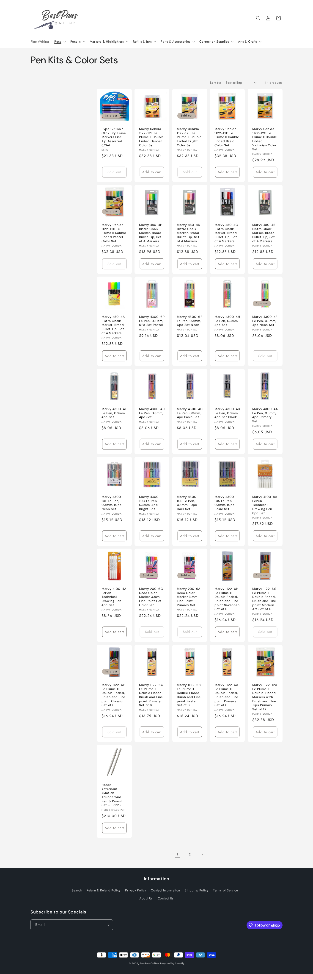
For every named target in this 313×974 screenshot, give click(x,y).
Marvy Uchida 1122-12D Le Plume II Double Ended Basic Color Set (226, 137)
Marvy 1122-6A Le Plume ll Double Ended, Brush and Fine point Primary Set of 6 (226, 695)
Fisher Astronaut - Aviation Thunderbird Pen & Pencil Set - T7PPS (112, 795)
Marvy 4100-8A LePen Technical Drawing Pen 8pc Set (264, 505)
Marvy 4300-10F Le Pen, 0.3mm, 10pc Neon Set (112, 503)
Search (76, 890)
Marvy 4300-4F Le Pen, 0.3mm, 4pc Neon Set (264, 321)
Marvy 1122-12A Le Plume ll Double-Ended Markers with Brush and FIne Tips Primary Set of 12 (264, 697)
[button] (59, 41)
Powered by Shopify (172, 963)
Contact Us (166, 898)
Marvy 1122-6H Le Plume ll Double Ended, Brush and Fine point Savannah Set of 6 (227, 599)
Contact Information (165, 890)
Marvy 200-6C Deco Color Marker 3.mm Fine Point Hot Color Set (151, 597)
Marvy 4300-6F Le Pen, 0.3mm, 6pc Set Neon (189, 321)
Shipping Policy (196, 890)
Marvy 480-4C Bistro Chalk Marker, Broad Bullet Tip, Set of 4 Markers (226, 233)
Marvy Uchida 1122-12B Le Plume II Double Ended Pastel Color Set (114, 233)
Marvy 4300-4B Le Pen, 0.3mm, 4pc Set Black (227, 413)
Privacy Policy (135, 890)
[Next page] (202, 854)
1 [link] (177, 854)
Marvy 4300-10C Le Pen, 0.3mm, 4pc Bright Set (149, 503)
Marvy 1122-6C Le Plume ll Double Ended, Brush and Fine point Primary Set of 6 (151, 695)
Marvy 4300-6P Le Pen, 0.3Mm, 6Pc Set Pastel (152, 321)
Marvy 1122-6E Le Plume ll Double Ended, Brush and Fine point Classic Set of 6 (113, 695)
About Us (146, 898)
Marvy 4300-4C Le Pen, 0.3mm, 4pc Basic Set (190, 413)
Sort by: (215, 82)
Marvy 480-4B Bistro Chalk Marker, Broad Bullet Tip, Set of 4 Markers (263, 233)
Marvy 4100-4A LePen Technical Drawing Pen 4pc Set (114, 597)
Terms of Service (225, 890)
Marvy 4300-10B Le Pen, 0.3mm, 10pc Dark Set (187, 503)
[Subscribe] (108, 924)
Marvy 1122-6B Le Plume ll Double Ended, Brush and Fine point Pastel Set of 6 (189, 695)
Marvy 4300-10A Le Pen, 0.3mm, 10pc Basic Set (225, 503)
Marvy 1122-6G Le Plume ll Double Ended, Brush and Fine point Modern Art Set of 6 (264, 599)
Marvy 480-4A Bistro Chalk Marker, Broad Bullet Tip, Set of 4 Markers (113, 325)
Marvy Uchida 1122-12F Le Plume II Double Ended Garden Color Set (151, 137)
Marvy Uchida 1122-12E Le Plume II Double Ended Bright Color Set (189, 137)
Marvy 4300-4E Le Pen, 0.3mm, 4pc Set (114, 413)
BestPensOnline (149, 963)
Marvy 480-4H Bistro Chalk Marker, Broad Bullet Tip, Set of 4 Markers (150, 233)
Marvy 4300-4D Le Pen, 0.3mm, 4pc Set (152, 413)
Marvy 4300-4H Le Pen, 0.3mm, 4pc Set (227, 321)
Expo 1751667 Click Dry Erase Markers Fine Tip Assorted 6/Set (114, 137)
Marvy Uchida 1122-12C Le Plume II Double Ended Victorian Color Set (264, 139)
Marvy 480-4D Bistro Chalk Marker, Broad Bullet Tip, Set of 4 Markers (188, 233)
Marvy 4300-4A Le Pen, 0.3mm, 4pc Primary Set (265, 415)
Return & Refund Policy (104, 890)
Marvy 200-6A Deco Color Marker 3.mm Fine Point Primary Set (188, 597)
